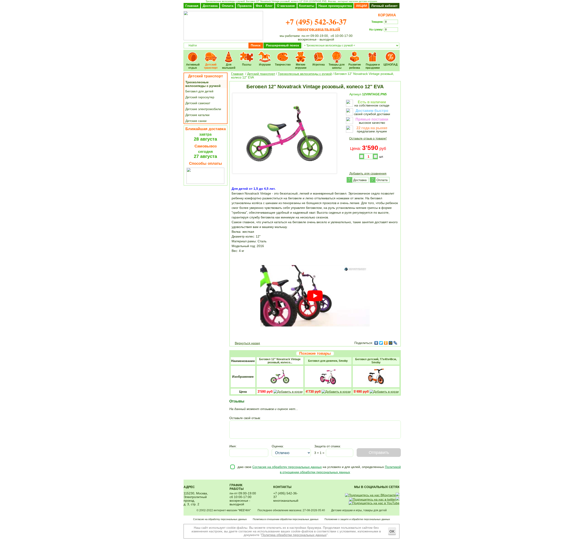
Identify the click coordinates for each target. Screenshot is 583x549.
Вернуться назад (247, 343)
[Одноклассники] (386, 343)
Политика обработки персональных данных (294, 535)
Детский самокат (197, 103)
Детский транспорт (210, 54)
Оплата (227, 6)
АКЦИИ (361, 6)
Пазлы (246, 54)
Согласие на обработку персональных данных (287, 467)
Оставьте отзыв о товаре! (368, 138)
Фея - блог (264, 6)
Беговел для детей (199, 91)
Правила (245, 6)
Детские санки (196, 121)
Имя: (233, 446)
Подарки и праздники (372, 54)
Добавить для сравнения (367, 173)
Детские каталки (197, 115)
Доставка (210, 6)
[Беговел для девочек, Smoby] (328, 385)
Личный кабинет (384, 6)
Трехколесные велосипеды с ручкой (203, 84)
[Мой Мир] (390, 343)
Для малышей (228, 54)
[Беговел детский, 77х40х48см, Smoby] (376, 385)
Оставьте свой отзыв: (245, 418)
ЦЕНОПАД (390, 54)
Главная (191, 6)
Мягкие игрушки (300, 54)
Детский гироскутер (199, 97)
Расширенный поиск (282, 45)
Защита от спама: (327, 446)
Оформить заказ (384, 38)
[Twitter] (381, 343)
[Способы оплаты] (205, 183)
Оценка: (278, 446)
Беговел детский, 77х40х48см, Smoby (376, 361)
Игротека (318, 54)
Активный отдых (192, 54)
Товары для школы (336, 54)
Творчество (282, 54)
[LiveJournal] (395, 343)
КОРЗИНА (386, 15)
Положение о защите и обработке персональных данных (357, 519)
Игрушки (264, 54)
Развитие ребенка (354, 54)
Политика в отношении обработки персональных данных (286, 519)
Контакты (306, 6)
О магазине (286, 6)
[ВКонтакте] (376, 343)
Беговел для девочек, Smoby (328, 360)
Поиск (256, 45)
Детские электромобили (203, 109)
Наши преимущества (335, 6)
